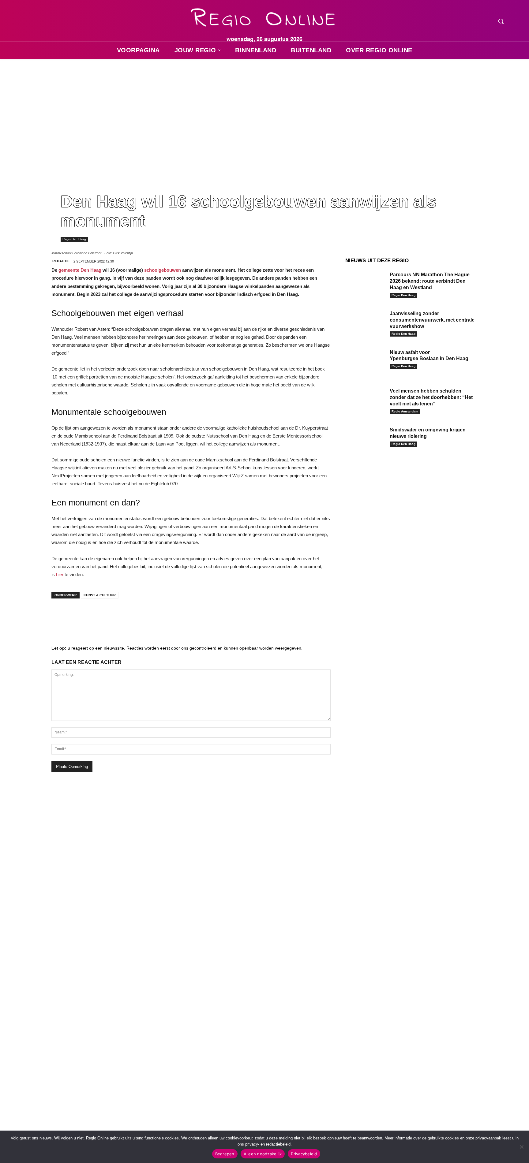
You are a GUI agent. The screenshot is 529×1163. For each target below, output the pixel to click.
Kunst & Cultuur (100, 595)
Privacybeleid (304, 1153)
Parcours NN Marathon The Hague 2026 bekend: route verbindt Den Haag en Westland (430, 281)
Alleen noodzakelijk (263, 1153)
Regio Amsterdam (405, 411)
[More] (152, 615)
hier (60, 574)
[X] (116, 615)
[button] (500, 21)
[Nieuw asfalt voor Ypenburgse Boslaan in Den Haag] (365, 362)
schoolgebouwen (162, 270)
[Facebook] (60, 615)
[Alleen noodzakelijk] (521, 1147)
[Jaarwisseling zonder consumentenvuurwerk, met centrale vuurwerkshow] (365, 323)
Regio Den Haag (74, 239)
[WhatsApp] (134, 615)
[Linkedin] (79, 615)
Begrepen (224, 1153)
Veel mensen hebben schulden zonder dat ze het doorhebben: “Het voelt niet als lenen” (431, 397)
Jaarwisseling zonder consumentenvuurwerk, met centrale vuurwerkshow (432, 320)
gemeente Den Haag (79, 270)
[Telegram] (97, 615)
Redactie (60, 261)
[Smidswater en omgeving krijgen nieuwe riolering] (365, 439)
